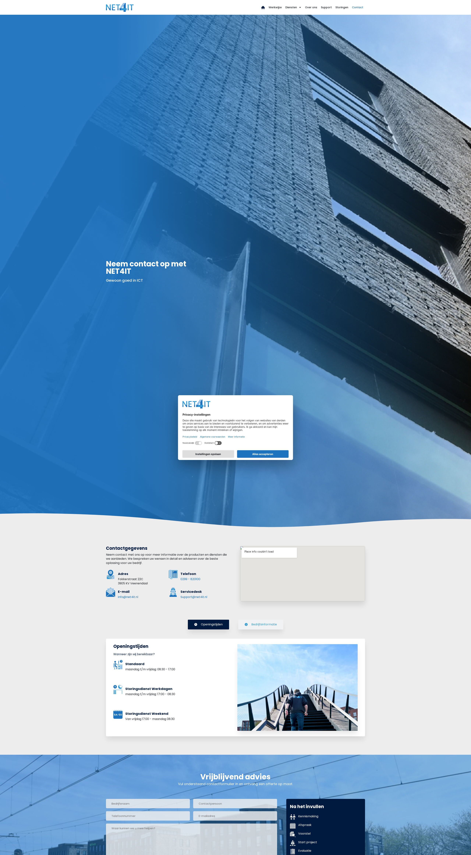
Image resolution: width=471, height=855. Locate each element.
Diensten (291, 7)
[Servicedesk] (173, 592)
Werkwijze (275, 7)
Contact (357, 7)
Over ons (311, 7)
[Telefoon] (173, 574)
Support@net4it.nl (193, 597)
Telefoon (188, 573)
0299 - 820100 (190, 579)
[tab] (208, 624)
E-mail (124, 591)
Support (326, 7)
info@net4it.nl (128, 597)
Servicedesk (191, 591)
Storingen (341, 7)
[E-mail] (110, 592)
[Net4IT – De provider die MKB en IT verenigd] (263, 7)
